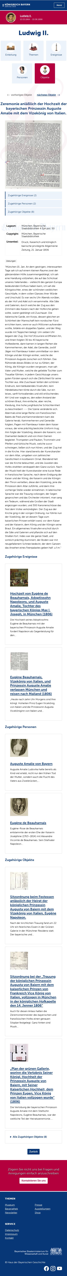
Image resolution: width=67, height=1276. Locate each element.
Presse (38, 1205)
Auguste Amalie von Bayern (31, 764)
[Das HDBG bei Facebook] (46, 1268)
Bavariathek (11, 1208)
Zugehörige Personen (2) (22, 203)
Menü (59, 5)
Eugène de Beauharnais (28, 823)
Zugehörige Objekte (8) (21, 211)
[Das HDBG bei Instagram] (52, 1268)
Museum (10, 1205)
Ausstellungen (42, 1208)
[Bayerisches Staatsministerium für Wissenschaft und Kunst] (33, 1254)
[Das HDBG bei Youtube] (59, 1268)
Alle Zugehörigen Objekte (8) (30, 1136)
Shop (38, 1212)
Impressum (11, 1234)
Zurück (33, 1151)
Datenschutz (12, 1230)
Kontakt (9, 1238)
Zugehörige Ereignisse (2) (22, 195)
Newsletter (11, 1212)
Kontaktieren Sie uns (34, 1180)
